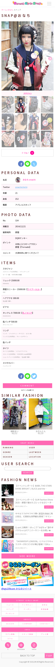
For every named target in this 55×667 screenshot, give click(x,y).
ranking (8, 447)
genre (7, 452)
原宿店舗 (45, 609)
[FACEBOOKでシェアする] (21, 164)
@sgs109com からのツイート (16, 588)
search (27, 473)
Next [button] (50, 59)
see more (27, 556)
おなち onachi (29, 179)
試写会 (45, 605)
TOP (49, 655)
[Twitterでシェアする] (34, 376)
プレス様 (45, 634)
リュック (27, 93)
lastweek (35, 452)
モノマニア (27, 312)
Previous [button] (5, 59)
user (32, 447)
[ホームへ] (27, 3)
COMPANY (27, 624)
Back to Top (27, 655)
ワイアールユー (34, 289)
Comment (27, 385)
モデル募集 (10, 634)
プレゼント (10, 613)
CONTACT (45, 624)
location (35, 457)
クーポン (27, 609)
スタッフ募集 (27, 634)
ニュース (10, 605)
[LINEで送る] (27, 164)
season (7, 457)
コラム (10, 638)
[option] (27, 58)
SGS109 (10, 624)
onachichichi (21, 187)
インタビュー (27, 605)
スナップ (10, 609)
